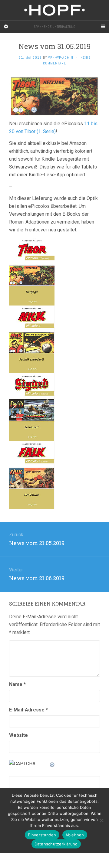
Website (18, 735)
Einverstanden (42, 834)
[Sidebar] (6, 27)
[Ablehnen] (101, 820)
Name (17, 684)
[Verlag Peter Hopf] (54, 10)
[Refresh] (52, 763)
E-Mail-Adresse (28, 710)
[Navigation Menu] (103, 27)
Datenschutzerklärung (56, 844)
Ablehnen (74, 834)
